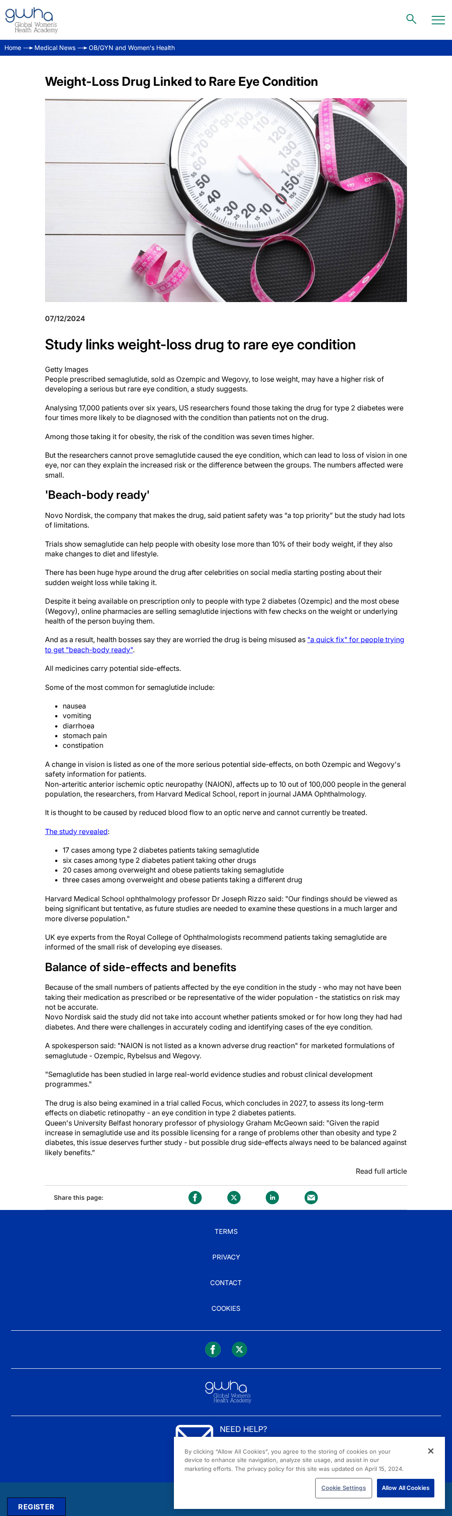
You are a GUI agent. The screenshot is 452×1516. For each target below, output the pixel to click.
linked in (272, 1197)
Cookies (226, 1308)
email (311, 1197)
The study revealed (76, 831)
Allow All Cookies (405, 1487)
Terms (226, 1231)
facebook (195, 1197)
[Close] (431, 1451)
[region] (309, 1473)
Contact (226, 1283)
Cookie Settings (343, 1487)
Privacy (226, 1257)
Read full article (381, 1171)
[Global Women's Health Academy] (31, 20)
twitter (234, 1197)
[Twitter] (239, 1349)
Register (36, 1506)
